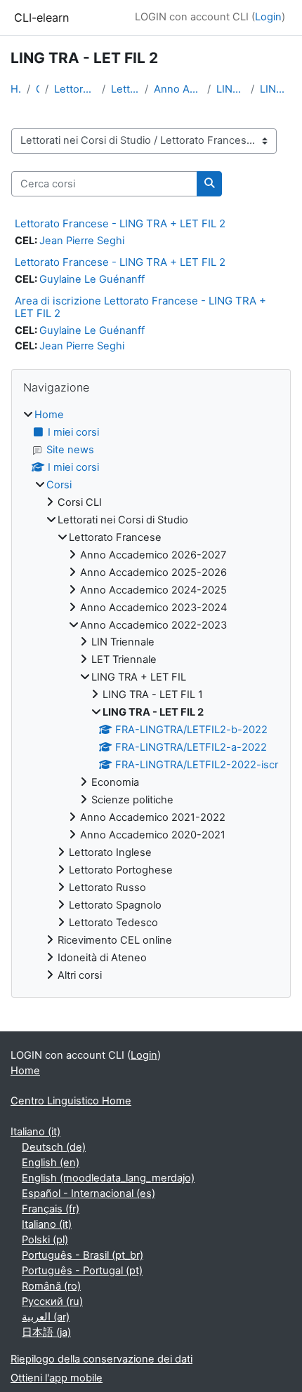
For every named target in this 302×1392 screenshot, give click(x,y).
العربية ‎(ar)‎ (46, 1317)
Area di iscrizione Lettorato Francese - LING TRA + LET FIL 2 (140, 307)
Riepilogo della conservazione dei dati (101, 1359)
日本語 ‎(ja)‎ (46, 1332)
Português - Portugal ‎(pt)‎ (82, 1270)
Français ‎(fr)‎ (50, 1209)
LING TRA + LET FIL (230, 89)
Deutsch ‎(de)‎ (54, 1147)
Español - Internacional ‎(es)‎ (88, 1193)
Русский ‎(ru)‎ (52, 1301)
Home (16, 89)
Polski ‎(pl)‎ (45, 1239)
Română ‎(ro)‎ (51, 1286)
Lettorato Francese (125, 89)
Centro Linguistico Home (71, 1101)
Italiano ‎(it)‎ (35, 1131)
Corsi (37, 89)
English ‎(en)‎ (50, 1162)
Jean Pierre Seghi (81, 240)
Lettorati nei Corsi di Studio (75, 89)
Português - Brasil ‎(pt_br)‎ (82, 1255)
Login (268, 17)
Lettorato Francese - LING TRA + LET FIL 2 (120, 223)
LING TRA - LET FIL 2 (275, 89)
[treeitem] (151, 696)
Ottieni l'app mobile (57, 1378)
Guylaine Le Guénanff (92, 279)
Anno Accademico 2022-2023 (178, 89)
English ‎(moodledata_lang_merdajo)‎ (108, 1178)
